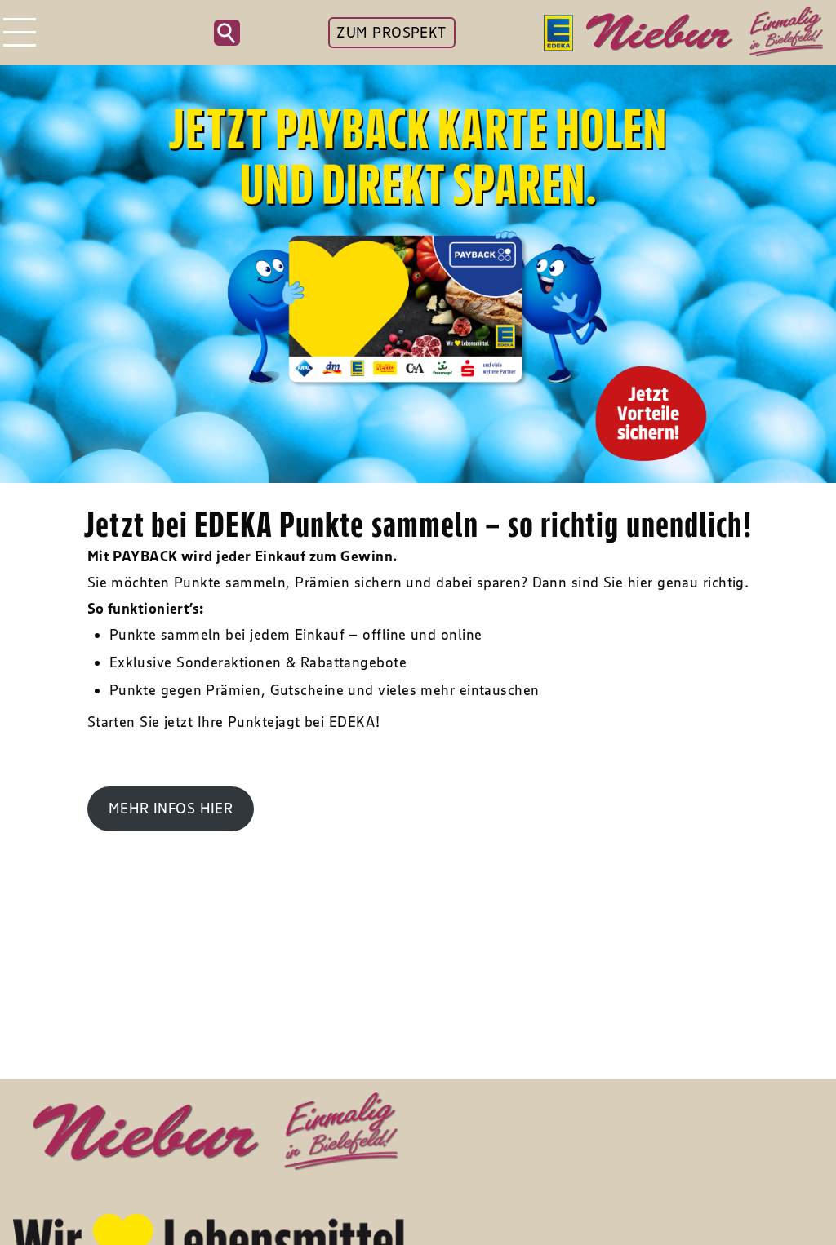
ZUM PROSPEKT (391, 33)
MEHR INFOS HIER (171, 808)
